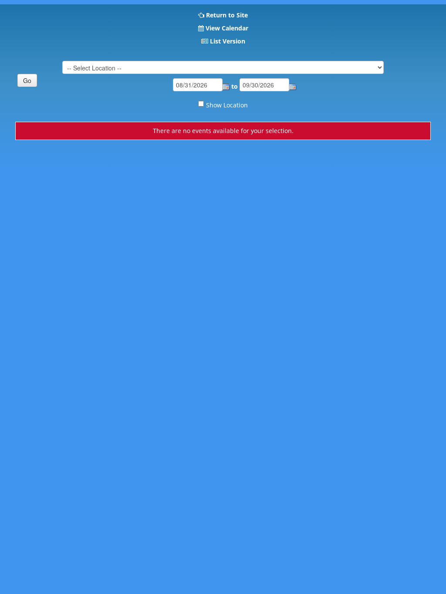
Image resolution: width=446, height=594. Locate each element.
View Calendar (227, 28)
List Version (227, 41)
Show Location (227, 105)
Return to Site (227, 15)
